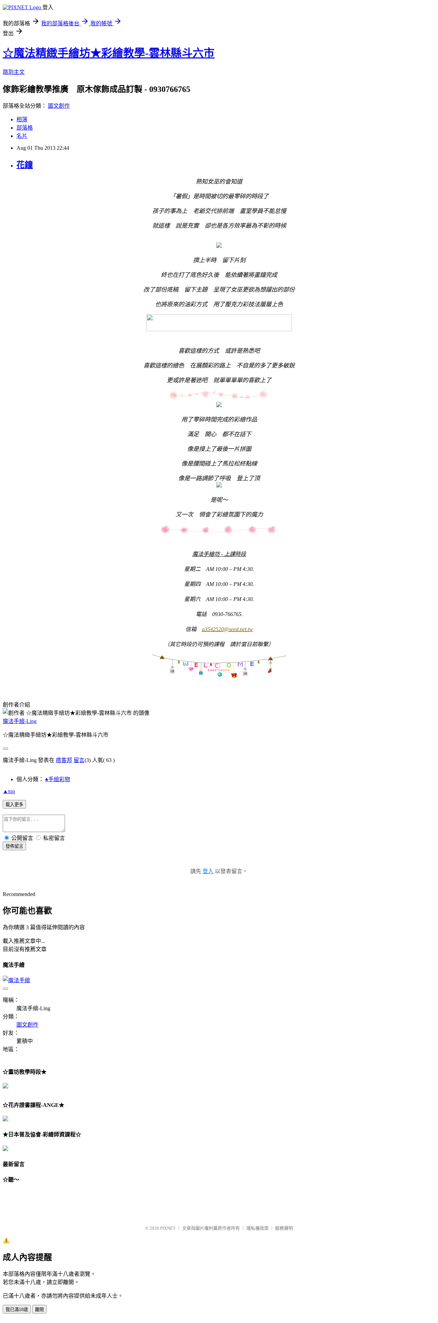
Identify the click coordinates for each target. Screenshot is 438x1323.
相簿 (21, 119)
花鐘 (24, 164)
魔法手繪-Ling (20, 721)
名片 (21, 136)
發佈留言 (14, 846)
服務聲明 (284, 1228)
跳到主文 (14, 72)
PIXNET (168, 1228)
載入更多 (14, 804)
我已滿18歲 (16, 1309)
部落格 (24, 128)
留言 (79, 760)
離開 (39, 1309)
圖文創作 (59, 106)
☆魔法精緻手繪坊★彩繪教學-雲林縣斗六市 (109, 53)
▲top (9, 791)
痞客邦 (64, 760)
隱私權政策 (257, 1228)
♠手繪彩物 (57, 779)
